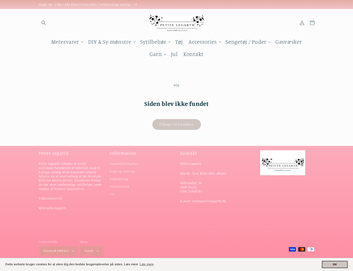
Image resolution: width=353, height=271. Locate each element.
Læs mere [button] (147, 264)
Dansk (89, 250)
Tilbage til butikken (176, 124)
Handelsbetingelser (124, 163)
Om (112, 194)
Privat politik (119, 186)
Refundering (118, 179)
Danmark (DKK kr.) (55, 250)
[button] (44, 23)
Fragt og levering (122, 171)
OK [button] (335, 264)
